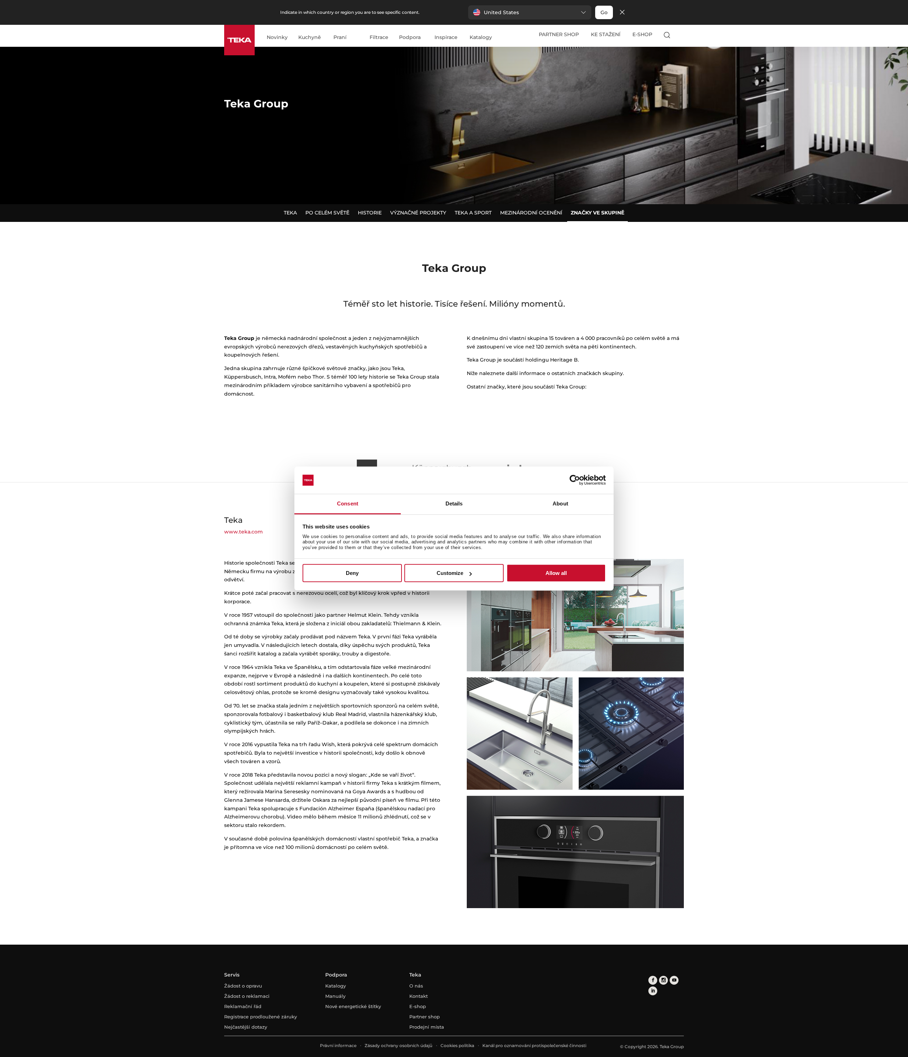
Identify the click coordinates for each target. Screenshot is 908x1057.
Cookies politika (457, 1045)
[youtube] (674, 980)
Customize (450, 573)
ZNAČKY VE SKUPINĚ (597, 212)
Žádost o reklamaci (247, 996)
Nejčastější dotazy (245, 1027)
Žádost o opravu (243, 986)
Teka (290, 212)
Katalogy (481, 37)
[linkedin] (652, 990)
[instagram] (663, 980)
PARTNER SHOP (559, 34)
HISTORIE (370, 212)
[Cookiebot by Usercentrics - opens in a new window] (575, 480)
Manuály (335, 996)
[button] (530, 12)
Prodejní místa (426, 1027)
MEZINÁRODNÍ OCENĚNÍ (531, 212)
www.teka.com (243, 531)
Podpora (410, 37)
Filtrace (379, 37)
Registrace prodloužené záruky (260, 1016)
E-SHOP (642, 34)
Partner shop (424, 1016)
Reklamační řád (242, 1006)
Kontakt (418, 996)
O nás (416, 986)
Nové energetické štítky (353, 1006)
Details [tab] (454, 503)
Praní (340, 37)
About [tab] (560, 503)
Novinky (277, 37)
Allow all (556, 573)
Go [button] (604, 12)
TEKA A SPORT (473, 212)
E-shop (417, 1006)
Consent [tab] (347, 503)
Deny (352, 573)
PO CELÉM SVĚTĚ (327, 212)
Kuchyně (309, 37)
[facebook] (652, 980)
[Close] (622, 12)
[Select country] (680, 35)
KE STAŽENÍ (605, 34)
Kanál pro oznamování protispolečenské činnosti (534, 1045)
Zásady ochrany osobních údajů (398, 1045)
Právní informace (338, 1045)
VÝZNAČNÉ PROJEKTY (418, 212)
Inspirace (446, 37)
